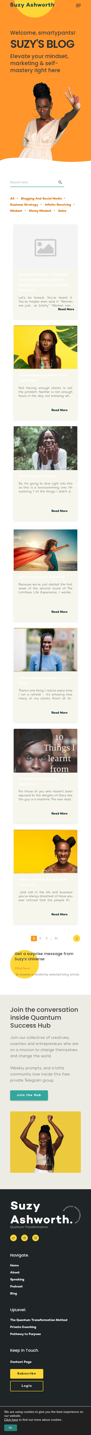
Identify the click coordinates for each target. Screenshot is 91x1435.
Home (14, 1265)
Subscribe (26, 1373)
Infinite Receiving (58, 205)
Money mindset (40, 211)
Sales (62, 211)
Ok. (11, 1427)
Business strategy (24, 205)
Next (76, 938)
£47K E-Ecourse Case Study (38, 476)
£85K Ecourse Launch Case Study (41, 577)
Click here (22, 968)
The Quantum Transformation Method (38, 1320)
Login (27, 1386)
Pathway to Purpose (25, 1334)
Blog (13, 1293)
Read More (66, 309)
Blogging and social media (41, 198)
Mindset (16, 211)
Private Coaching (23, 1327)
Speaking (17, 1279)
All (12, 198)
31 (56, 938)
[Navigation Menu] (78, 5)
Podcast (16, 1286)
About (15, 1272)
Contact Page (21, 1362)
